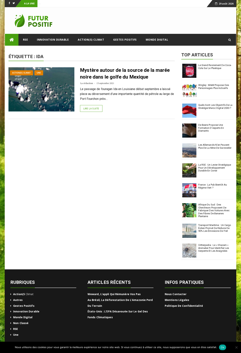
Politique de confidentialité (184, 306)
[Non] (236, 347)
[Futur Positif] (11, 40)
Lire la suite (91, 108)
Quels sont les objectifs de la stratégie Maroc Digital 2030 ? (215, 106)
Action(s (19, 294)
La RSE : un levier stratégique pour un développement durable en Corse (214, 167)
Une (39, 73)
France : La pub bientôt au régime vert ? (212, 186)
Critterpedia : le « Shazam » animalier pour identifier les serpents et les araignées (213, 248)
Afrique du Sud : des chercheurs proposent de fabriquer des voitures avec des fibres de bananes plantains (214, 210)
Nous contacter (175, 294)
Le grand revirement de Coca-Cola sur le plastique (215, 67)
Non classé (20, 323)
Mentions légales (177, 300)
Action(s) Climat (91, 39)
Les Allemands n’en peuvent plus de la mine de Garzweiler (215, 146)
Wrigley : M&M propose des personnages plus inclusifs (213, 86)
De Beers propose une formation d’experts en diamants (211, 127)
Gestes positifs (125, 39)
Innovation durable (53, 39)
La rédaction (86, 83)
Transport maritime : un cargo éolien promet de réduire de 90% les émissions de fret (214, 228)
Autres (18, 300)
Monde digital (157, 39)
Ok (222, 347)
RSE (25, 39)
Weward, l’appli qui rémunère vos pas (114, 294)
